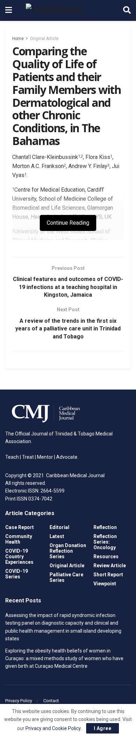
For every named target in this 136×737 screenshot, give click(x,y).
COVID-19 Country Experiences (19, 556)
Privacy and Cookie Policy (53, 728)
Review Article (109, 565)
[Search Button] (127, 10)
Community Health (18, 539)
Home (18, 38)
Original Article (44, 38)
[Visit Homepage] (67, 10)
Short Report (108, 574)
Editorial (59, 527)
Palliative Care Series (66, 577)
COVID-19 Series (16, 573)
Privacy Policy (18, 700)
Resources (106, 556)
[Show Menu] (8, 10)
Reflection (105, 527)
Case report (19, 527)
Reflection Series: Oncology (105, 542)
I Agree (103, 728)
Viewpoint (104, 583)
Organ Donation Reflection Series (68, 551)
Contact (51, 700)
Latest (57, 536)
